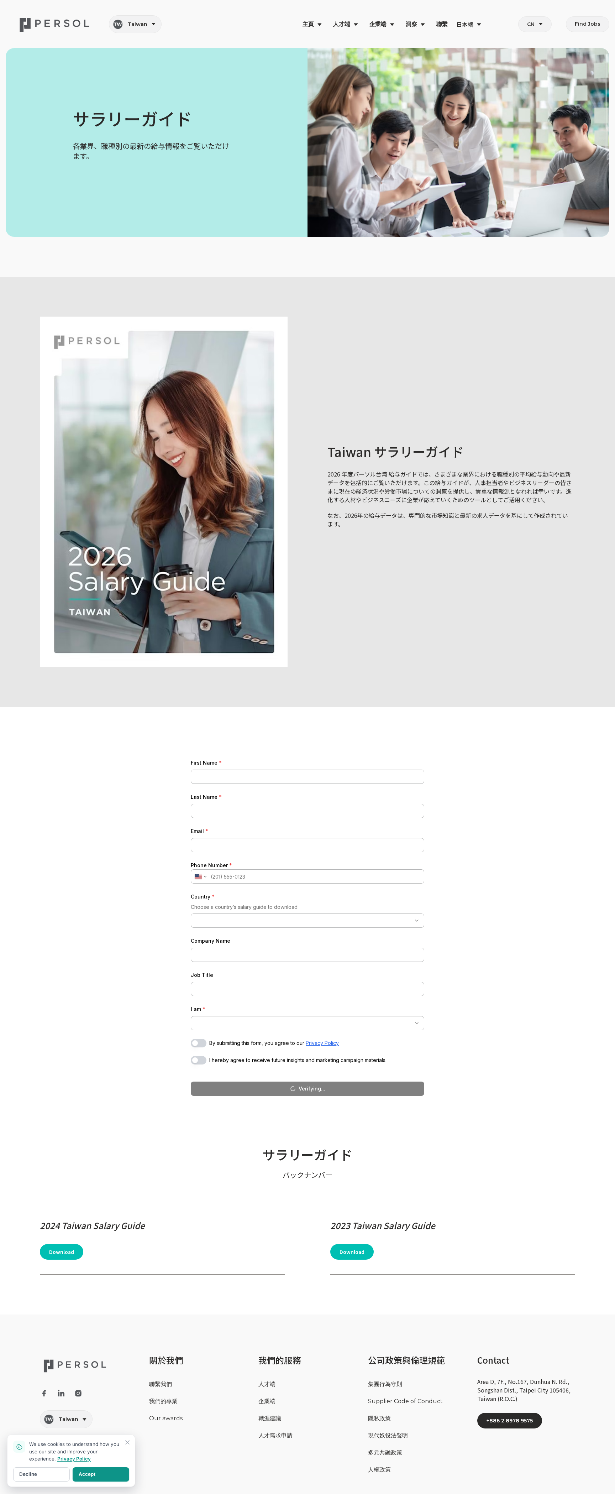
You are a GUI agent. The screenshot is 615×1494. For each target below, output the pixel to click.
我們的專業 (163, 1401)
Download (61, 1251)
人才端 (266, 1384)
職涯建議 (269, 1418)
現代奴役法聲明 (388, 1435)
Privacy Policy (74, 1459)
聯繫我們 (160, 1384)
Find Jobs (587, 24)
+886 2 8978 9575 (510, 1420)
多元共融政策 (385, 1452)
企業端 (266, 1401)
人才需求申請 (275, 1435)
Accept (87, 1474)
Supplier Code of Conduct (405, 1401)
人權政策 (379, 1469)
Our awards (166, 1418)
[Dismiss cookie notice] (127, 1442)
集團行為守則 (385, 1384)
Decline (28, 1474)
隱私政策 (379, 1418)
